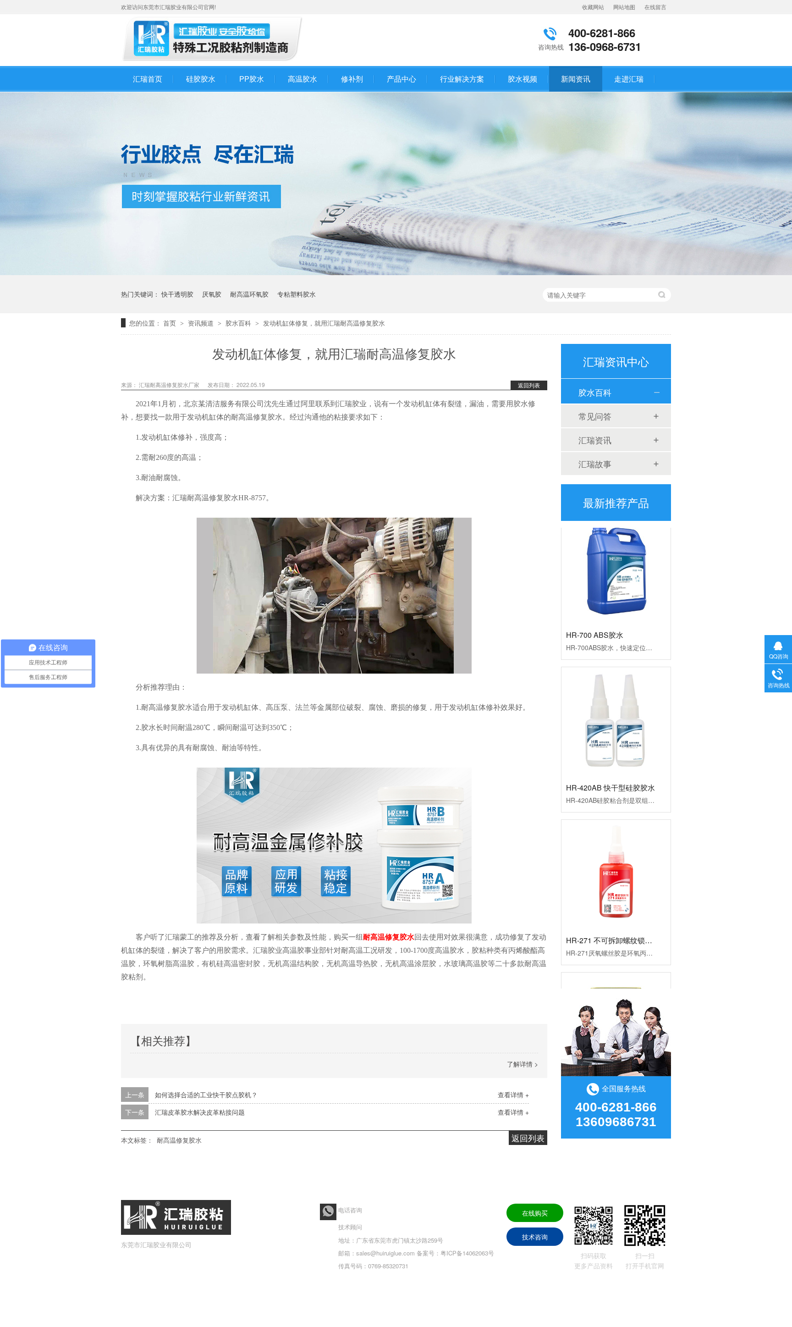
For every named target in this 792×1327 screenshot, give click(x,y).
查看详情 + (513, 1094)
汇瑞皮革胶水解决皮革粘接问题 (200, 1112)
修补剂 (352, 78)
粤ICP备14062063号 (467, 1253)
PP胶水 (251, 78)
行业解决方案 (462, 78)
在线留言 (655, 7)
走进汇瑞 (629, 78)
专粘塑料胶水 (296, 294)
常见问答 (594, 416)
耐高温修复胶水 (179, 1140)
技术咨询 (535, 1236)
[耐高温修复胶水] (215, 61)
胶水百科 (239, 322)
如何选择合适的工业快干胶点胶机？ (206, 1094)
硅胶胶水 (200, 78)
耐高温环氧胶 (249, 294)
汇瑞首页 (147, 78)
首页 (170, 322)
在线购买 (535, 1212)
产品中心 (401, 78)
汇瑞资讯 (594, 440)
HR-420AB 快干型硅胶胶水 (610, 771)
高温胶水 (302, 78)
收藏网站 (593, 7)
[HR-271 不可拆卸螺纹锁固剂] (616, 857)
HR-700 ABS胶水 (594, 618)
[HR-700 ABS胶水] (616, 552)
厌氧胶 (211, 294)
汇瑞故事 (594, 464)
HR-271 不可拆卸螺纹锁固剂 (613, 923)
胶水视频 (522, 78)
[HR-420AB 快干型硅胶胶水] (616, 705)
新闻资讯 (575, 78)
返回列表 (529, 385)
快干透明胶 (177, 294)
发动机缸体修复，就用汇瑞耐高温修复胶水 (324, 322)
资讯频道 (201, 322)
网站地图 (624, 7)
